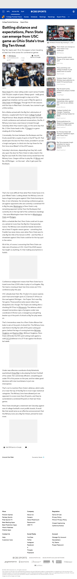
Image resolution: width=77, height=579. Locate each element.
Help (4, 537)
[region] (61, 33)
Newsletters (56, 540)
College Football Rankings (10, 22)
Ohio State (6, 103)
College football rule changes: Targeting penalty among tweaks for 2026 (65, 113)
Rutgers (13, 217)
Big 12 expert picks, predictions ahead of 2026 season (66, 90)
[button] (3, 11)
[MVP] (59, 561)
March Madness (7, 527)
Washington (17, 206)
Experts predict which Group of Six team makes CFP (65, 59)
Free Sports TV (7, 520)
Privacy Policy (56, 517)
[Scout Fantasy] (68, 562)
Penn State (6, 92)
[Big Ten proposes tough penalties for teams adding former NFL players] (51, 146)
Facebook (30, 545)
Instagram (30, 542)
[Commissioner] (48, 561)
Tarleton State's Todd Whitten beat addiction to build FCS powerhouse (65, 80)
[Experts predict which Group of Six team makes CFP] (51, 60)
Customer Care (7, 540)
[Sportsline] (24, 561)
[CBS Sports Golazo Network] (53, 557)
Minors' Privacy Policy (59, 520)
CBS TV (29, 525)
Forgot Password (57, 545)
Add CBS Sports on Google (35, 56)
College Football (35, 115)
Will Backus (12, 56)
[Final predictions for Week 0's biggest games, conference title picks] (51, 125)
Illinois (38, 158)
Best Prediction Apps (9, 525)
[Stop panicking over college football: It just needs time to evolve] (51, 71)
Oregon (29, 128)
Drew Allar (15, 373)
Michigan (17, 103)
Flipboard (30, 553)
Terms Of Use (57, 515)
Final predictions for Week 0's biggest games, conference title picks (65, 123)
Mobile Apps (6, 530)
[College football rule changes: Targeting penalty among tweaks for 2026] (51, 113)
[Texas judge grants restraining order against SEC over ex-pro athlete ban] (51, 102)
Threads (30, 550)
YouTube (30, 537)
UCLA (8, 339)
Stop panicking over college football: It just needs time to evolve (64, 69)
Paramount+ (31, 522)
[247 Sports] (11, 561)
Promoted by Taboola (37, 457)
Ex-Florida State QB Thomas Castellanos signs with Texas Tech (65, 133)
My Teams (55, 542)
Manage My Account (59, 537)
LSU (26, 294)
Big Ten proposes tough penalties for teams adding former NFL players (65, 145)
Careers (29, 517)
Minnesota (23, 307)
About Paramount (33, 520)
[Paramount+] (36, 561)
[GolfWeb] (38, 565)
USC (26, 126)
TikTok (29, 540)
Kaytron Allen (18, 333)
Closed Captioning (58, 523)
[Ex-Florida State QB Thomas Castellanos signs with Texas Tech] (51, 135)
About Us (30, 515)
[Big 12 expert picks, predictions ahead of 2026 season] (51, 92)
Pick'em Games (7, 515)
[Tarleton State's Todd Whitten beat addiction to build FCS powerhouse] (51, 81)
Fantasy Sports (7, 517)
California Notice (58, 526)
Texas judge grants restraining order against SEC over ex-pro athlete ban (65, 102)
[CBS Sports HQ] (34, 557)
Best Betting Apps (8, 522)
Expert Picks (24, 22)
